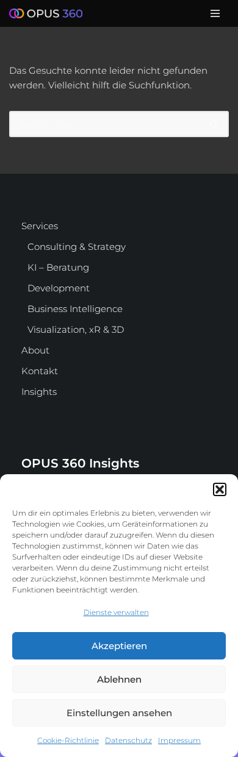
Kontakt (39, 371)
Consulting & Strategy (76, 246)
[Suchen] (214, 124)
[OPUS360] (48, 13)
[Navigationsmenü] (215, 13)
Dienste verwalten (116, 612)
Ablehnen (119, 679)
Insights (39, 391)
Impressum (179, 740)
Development (58, 288)
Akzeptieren (119, 646)
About (35, 350)
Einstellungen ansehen (119, 713)
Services (39, 226)
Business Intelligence (75, 309)
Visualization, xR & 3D (75, 329)
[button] (220, 489)
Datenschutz (128, 740)
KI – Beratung (58, 267)
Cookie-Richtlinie (68, 740)
